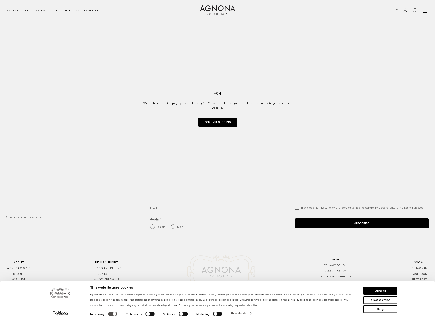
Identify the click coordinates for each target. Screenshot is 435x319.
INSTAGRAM (419, 268)
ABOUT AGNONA (86, 10)
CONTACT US (107, 273)
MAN (27, 10)
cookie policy (102, 300)
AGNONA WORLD (19, 268)
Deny (380, 309)
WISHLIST (19, 279)
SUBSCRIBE (361, 223)
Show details (238, 313)
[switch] (150, 314)
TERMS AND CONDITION (335, 276)
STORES (19, 273)
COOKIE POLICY (335, 271)
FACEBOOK (419, 273)
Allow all (380, 290)
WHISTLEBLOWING (107, 279)
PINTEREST (419, 279)
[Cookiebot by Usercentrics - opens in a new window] (60, 313)
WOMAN (13, 10)
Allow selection (380, 300)
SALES (40, 10)
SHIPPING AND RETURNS (106, 268)
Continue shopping (217, 122)
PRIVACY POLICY (335, 265)
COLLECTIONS (60, 10)
